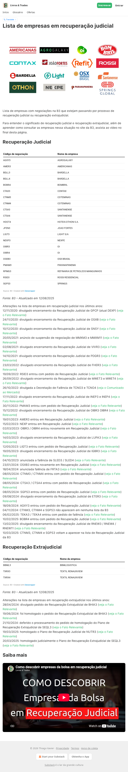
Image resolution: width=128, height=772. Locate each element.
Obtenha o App (80, 756)
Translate (10, 19)
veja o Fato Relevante (104, 374)
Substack (50, 764)
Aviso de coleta (89, 748)
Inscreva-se (104, 5)
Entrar (119, 5)
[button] (6, 12)
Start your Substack (53, 756)
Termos (75, 748)
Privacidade (62, 748)
